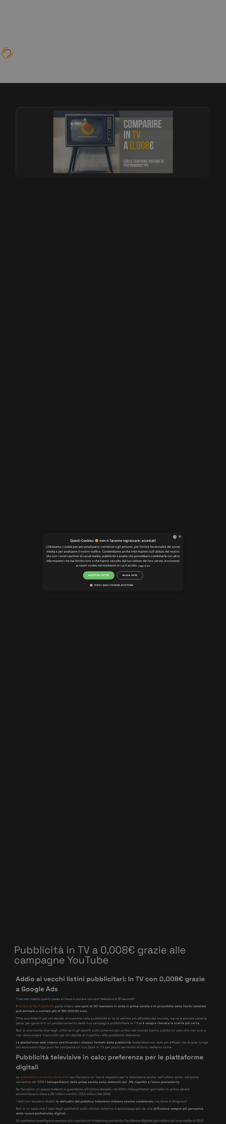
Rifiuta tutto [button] (130, 575)
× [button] (179, 536)
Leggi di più (144, 565)
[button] (113, 585)
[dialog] (113, 562)
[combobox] (175, 537)
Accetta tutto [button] (98, 575)
